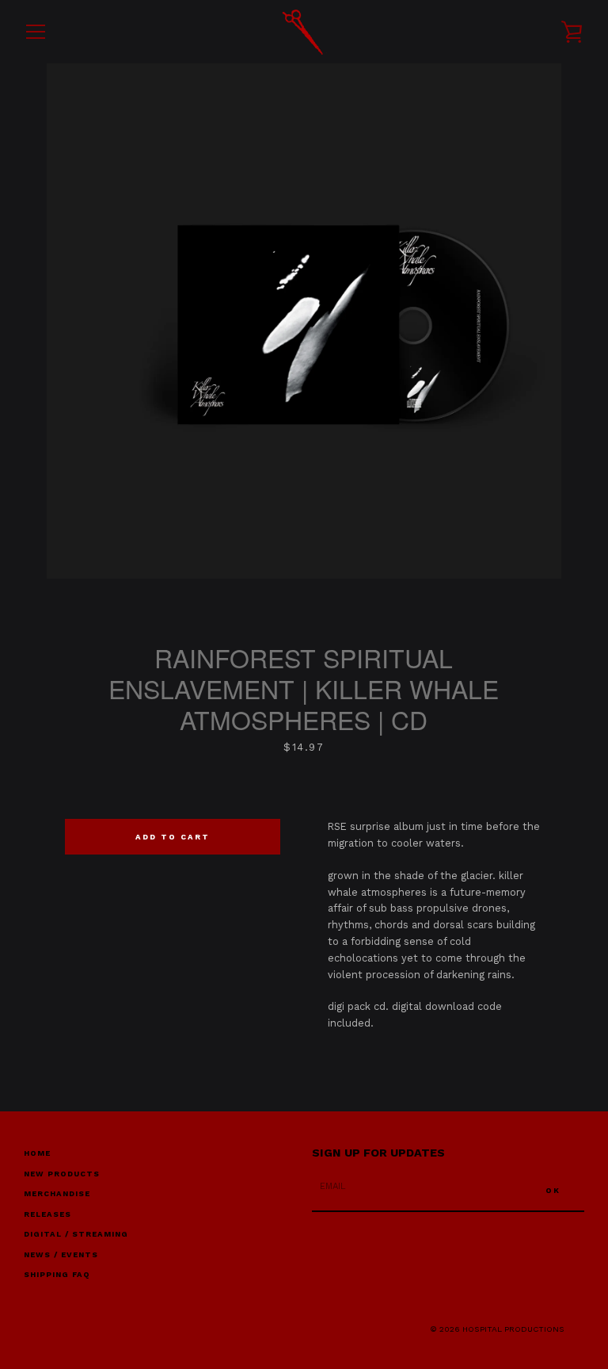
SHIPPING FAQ (57, 1274)
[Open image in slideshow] (304, 321)
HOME (37, 1153)
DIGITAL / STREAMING (76, 1233)
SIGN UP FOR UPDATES (378, 1152)
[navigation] (35, 32)
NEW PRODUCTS (62, 1173)
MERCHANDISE (57, 1193)
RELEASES (47, 1214)
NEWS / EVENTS (61, 1254)
